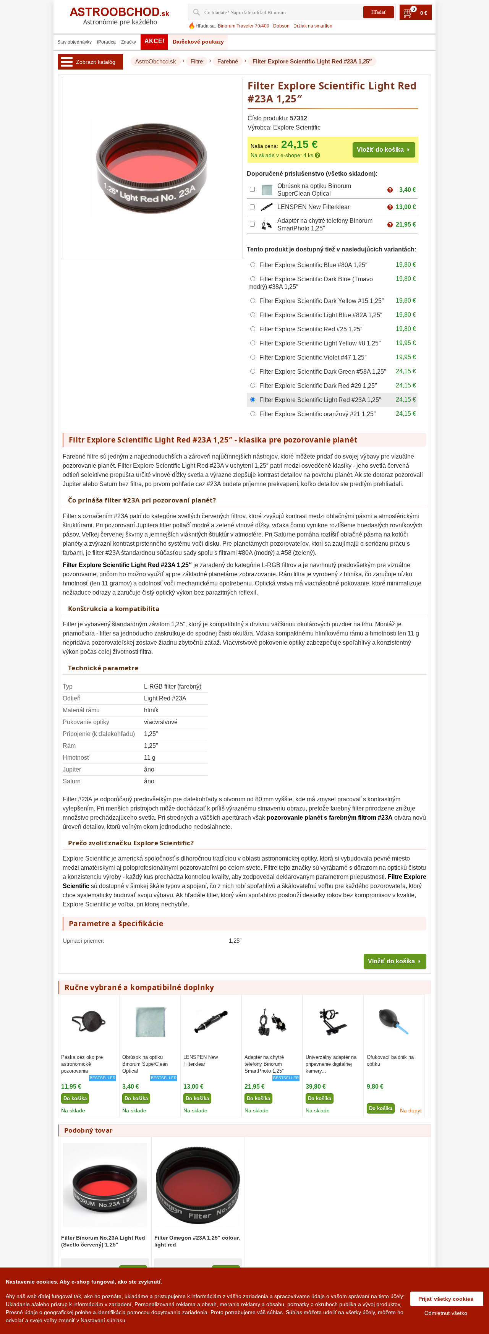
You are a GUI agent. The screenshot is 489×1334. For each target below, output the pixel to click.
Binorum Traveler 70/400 (243, 26)
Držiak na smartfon (312, 26)
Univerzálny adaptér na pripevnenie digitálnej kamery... (331, 1064)
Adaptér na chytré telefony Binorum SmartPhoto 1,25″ (264, 1064)
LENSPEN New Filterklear (313, 207)
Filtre (197, 61)
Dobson (281, 26)
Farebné (227, 61)
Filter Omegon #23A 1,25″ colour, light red (197, 1241)
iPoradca (106, 42)
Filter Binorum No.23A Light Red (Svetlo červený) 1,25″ (103, 1241)
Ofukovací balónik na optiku (390, 1060)
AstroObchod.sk (155, 61)
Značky (128, 42)
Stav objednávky (74, 42)
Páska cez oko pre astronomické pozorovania (82, 1064)
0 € (423, 13)
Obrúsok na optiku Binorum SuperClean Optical (145, 1064)
